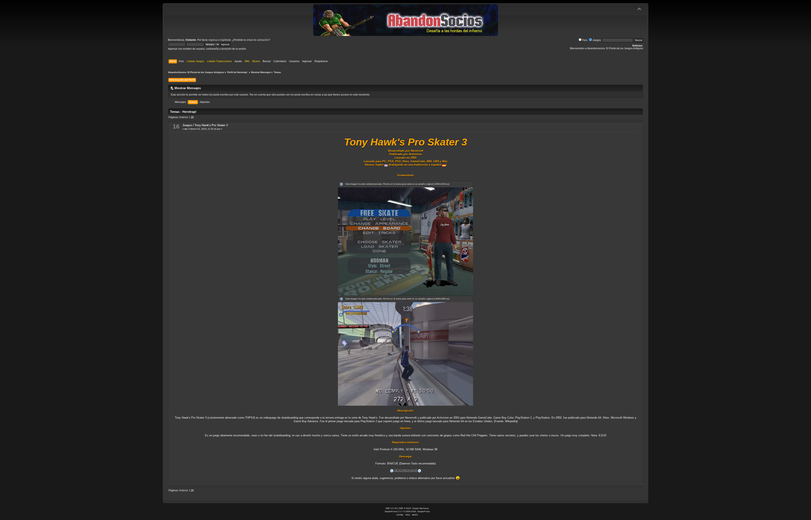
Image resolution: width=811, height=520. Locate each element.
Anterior (183, 117)
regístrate (225, 40)
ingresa (213, 40)
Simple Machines (420, 508)
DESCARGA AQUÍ (405, 470)
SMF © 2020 (405, 508)
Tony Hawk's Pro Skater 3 (211, 125)
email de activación (257, 40)
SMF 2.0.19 (391, 508)
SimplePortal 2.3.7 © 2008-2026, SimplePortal (407, 511)
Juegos (596, 40)
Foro (584, 40)
